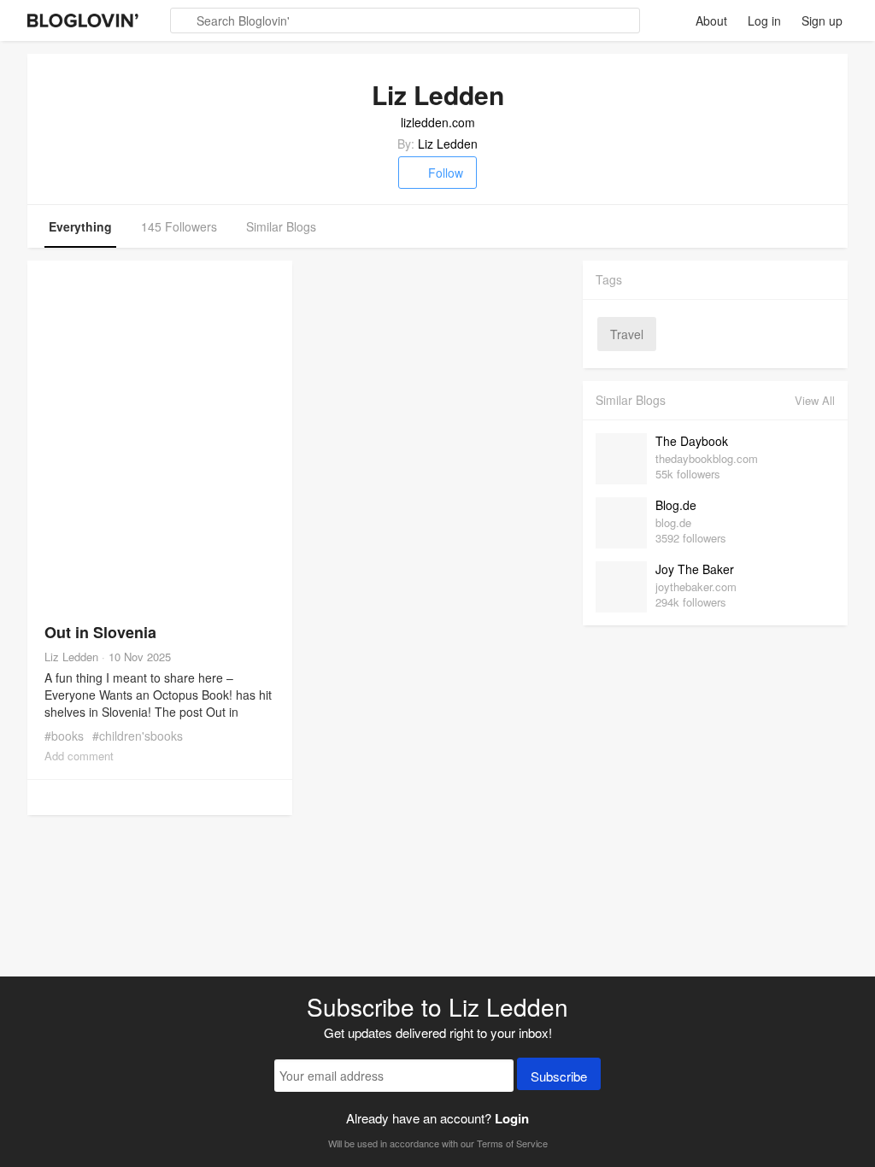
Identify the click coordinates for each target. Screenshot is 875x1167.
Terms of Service (512, 1143)
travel (626, 334)
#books (64, 735)
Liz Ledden (448, 143)
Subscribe (559, 1076)
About (711, 20)
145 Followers (179, 226)
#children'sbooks (137, 735)
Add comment (79, 756)
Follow (445, 172)
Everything (80, 226)
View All (815, 400)
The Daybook (691, 441)
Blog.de (675, 505)
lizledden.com (438, 122)
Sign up (822, 20)
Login (512, 1118)
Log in (764, 20)
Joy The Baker (694, 569)
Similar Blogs (281, 226)
